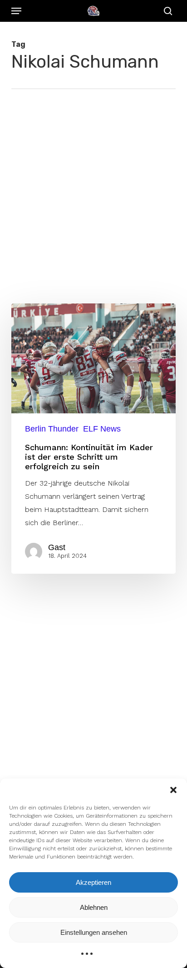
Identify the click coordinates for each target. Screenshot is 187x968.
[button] (173, 789)
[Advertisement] (93, 187)
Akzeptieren (93, 882)
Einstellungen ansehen (93, 932)
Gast (56, 547)
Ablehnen (94, 907)
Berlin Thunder (52, 428)
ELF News (102, 428)
